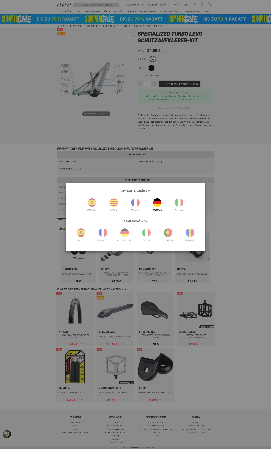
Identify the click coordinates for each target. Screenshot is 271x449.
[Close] (201, 187)
